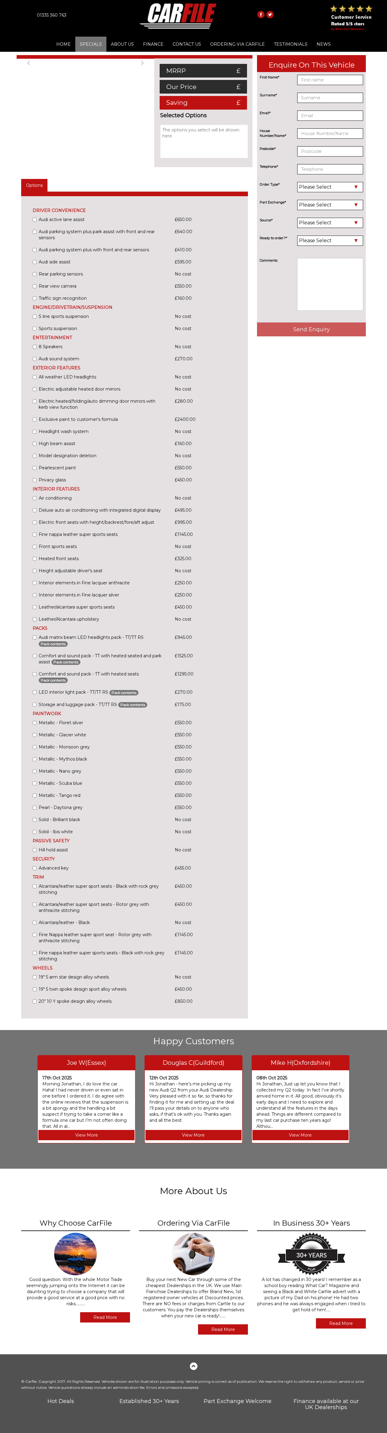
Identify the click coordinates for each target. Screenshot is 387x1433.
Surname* (268, 95)
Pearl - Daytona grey (61, 807)
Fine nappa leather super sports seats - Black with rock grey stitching (101, 956)
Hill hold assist (53, 850)
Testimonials (290, 44)
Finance (153, 44)
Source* (266, 220)
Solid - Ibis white (56, 831)
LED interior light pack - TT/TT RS (87, 692)
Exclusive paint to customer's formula (78, 419)
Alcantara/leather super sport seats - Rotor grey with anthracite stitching (94, 907)
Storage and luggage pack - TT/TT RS (92, 704)
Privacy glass (52, 480)
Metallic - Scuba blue (60, 783)
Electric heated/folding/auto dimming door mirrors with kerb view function (97, 404)
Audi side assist (54, 262)
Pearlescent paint (57, 468)
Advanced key (54, 868)
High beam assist (57, 443)
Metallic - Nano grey (60, 771)
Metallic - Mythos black (63, 759)
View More (86, 1135)
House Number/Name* (273, 133)
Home (63, 44)
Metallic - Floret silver (61, 722)
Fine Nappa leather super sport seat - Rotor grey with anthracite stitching (95, 937)
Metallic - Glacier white (62, 735)
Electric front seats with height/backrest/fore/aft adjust (96, 522)
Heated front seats (59, 558)
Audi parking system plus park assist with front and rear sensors (97, 234)
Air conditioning (55, 498)
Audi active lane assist (62, 219)
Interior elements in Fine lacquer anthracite (84, 583)
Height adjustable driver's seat (70, 570)
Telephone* (269, 166)
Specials (91, 44)
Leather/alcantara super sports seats (77, 607)
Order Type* (270, 184)
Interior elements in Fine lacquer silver (79, 595)
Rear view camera (57, 286)
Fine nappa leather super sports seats (78, 534)
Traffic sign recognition (63, 298)
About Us (122, 44)
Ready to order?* (273, 238)
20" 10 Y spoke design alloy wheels (75, 1001)
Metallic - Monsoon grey (64, 747)
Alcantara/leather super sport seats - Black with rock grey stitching (99, 889)
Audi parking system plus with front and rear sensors (94, 250)
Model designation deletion (67, 455)
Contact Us (187, 44)
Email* (265, 113)
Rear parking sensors (61, 274)
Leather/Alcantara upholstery (69, 619)
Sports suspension (58, 328)
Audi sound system (59, 359)
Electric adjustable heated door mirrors (79, 389)
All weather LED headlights (67, 377)
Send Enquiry (311, 329)
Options (34, 185)
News (324, 44)
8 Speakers (50, 346)
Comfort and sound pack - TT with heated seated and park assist (100, 659)
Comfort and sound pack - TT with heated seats (89, 676)
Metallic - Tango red (59, 795)
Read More (105, 1317)
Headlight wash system (64, 431)
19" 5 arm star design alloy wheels (74, 977)
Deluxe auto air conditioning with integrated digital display (100, 510)
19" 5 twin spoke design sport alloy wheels (82, 989)
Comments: (269, 260)
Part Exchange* (273, 202)
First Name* (269, 77)
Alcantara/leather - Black (64, 922)
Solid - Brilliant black (59, 819)
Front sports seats (58, 546)
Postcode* (268, 149)
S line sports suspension (64, 316)
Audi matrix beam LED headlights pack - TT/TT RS (91, 640)
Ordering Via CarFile (237, 44)
